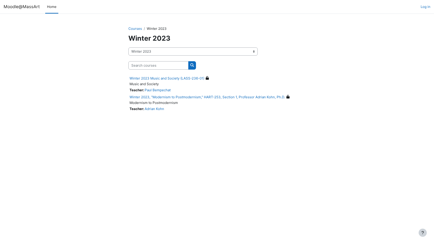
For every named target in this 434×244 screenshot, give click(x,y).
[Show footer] (423, 233)
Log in (425, 7)
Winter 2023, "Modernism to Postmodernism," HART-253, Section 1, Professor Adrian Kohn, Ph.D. (207, 97)
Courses (135, 28)
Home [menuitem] (52, 7)
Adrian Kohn (154, 109)
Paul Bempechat (158, 90)
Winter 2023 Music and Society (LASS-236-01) (167, 78)
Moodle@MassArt (22, 6)
